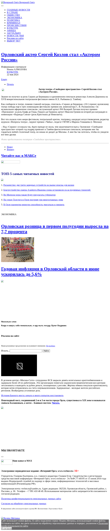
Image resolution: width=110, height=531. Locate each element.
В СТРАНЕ (12, 12)
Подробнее (50, 346)
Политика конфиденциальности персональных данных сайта (31, 498)
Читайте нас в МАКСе (18, 155)
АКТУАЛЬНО (14, 33)
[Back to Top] (2, 456)
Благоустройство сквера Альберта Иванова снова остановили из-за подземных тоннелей (47, 190)
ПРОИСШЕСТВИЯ (16, 25)
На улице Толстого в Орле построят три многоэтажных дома (33, 199)
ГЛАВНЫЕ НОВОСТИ (18, 10)
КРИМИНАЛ (13, 23)
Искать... (5, 350)
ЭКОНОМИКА (14, 17)
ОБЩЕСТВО (13, 15)
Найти (46, 351)
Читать (56, 403)
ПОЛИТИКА (13, 20)
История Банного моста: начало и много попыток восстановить (32, 395)
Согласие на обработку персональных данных (23, 503)
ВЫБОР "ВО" (14, 41)
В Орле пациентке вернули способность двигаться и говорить (33, 204)
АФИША (11, 30)
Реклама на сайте (15, 38)
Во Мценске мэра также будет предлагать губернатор (29, 195)
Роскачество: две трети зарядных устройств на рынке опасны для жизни (38, 185)
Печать (10, 84)
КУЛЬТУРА (12, 28)
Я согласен (6, 528)
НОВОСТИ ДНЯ (15, 35)
